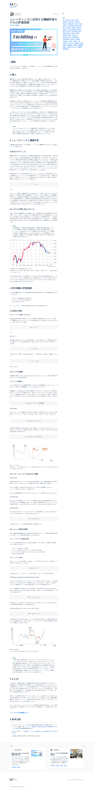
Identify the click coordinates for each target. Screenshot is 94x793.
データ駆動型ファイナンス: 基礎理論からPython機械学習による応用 (38, 731)
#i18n (64, 27)
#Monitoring (65, 29)
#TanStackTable (66, 39)
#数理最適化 (69, 45)
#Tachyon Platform (66, 37)
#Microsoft (79, 27)
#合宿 (82, 43)
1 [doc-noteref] (35, 203)
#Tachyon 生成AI (75, 37)
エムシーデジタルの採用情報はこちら (19, 712)
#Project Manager (66, 33)
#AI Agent (68, 20)
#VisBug (75, 41)
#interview (68, 27)
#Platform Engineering (76, 31)
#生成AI (64, 47)
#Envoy (76, 24)
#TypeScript (65, 41)
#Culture (64, 24)
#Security (65, 35)
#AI (63, 20)
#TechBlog (12, 25)
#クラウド (71, 43)
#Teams (72, 39)
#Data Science (71, 24)
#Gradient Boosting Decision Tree (75, 25)
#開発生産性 (65, 49)
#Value (70, 41)
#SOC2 (69, 35)
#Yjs (79, 41)
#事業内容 (77, 43)
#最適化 (75, 45)
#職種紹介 (79, 47)
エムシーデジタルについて (76, 779)
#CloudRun (65, 22)
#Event (80, 24)
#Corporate (77, 22)
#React (77, 33)
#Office (69, 31)
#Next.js (64, 31)
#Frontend (65, 25)
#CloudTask (71, 22)
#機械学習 (17, 25)
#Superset (75, 35)
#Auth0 (72, 20)
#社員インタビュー (72, 47)
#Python (73, 33)
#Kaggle (73, 27)
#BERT (77, 20)
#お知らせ (65, 43)
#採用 (64, 45)
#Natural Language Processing (75, 29)
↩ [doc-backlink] (32, 728)
